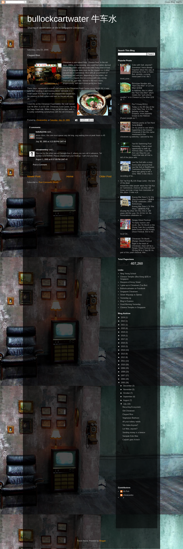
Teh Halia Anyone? (130, 425)
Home (69, 176)
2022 (123, 321)
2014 (123, 350)
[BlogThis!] (84, 120)
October (126, 393)
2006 (123, 379)
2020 (123, 328)
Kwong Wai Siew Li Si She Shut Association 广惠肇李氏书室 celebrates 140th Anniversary (143, 200)
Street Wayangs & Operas (131, 295)
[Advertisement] (59, 39)
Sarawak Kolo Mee (130, 436)
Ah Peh (126, 491)
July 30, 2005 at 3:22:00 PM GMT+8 (51, 141)
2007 (123, 375)
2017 (123, 339)
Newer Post (33, 176)
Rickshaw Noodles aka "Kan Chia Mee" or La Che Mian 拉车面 (143, 85)
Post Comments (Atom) (48, 182)
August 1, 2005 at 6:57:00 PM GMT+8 (51, 159)
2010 (123, 365)
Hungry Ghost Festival (141, 220)
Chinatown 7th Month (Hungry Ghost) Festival (142, 240)
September (128, 397)
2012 (123, 357)
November (127, 389)
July (125, 404)
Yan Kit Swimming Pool (141, 144)
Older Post (105, 176)
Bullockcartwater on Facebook (132, 288)
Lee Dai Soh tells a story (142, 162)
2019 (123, 332)
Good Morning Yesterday (130, 304)
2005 (123, 383)
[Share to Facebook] (89, 120)
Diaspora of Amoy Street (130, 282)
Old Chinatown (129, 411)
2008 (123, 372)
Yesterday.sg (125, 298)
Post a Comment (40, 165)
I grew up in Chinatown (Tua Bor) (133, 285)
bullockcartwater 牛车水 (72, 19)
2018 (123, 336)
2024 (123, 317)
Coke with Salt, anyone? (142, 65)
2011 (123, 361)
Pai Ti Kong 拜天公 (140, 104)
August (126, 400)
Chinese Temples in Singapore (132, 307)
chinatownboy (42, 150)
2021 (123, 325)
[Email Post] (76, 120)
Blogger (102, 541)
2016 (123, 343)
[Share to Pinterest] (92, 120)
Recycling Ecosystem (132, 407)
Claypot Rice (128, 414)
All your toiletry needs (132, 422)
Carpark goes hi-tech (131, 440)
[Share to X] (86, 120)
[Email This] (81, 120)
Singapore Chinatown (129, 292)
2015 (123, 346)
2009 (123, 368)
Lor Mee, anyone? (130, 429)
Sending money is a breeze (134, 432)
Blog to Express (127, 301)
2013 (123, 354)
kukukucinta (41, 132)
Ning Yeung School (128, 273)
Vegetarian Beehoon (131, 418)
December (127, 386)
